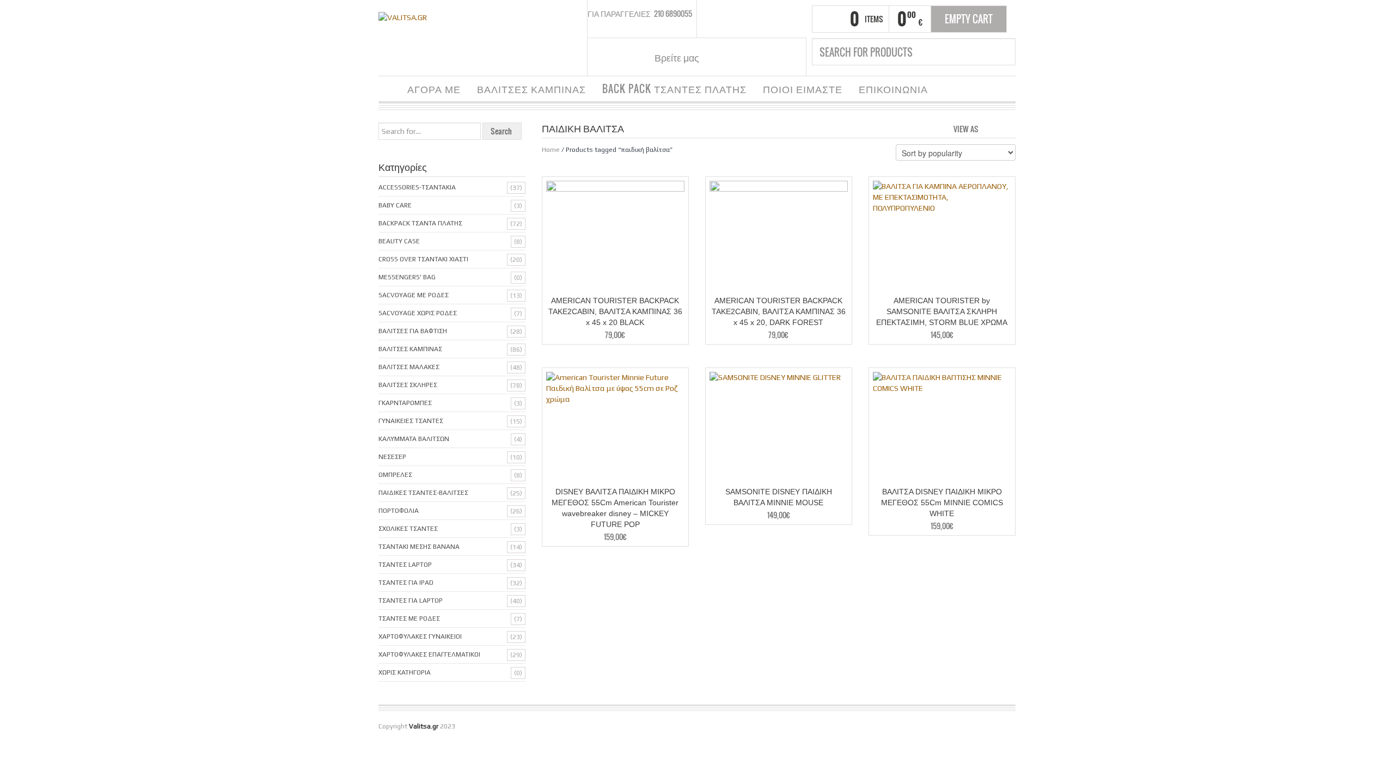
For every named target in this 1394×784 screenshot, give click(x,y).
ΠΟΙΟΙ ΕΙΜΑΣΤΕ (802, 89)
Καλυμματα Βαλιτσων (413, 439)
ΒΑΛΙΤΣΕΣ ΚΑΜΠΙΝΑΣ (531, 89)
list (1008, 128)
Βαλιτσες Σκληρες (407, 385)
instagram (734, 57)
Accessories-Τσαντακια (417, 187)
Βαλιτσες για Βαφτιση (412, 331)
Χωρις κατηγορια (404, 672)
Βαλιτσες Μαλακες (408, 367)
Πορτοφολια (398, 510)
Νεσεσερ (392, 457)
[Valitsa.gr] (402, 16)
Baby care (395, 205)
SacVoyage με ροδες (413, 295)
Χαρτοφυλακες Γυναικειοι (420, 636)
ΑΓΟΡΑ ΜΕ (434, 89)
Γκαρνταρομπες (405, 403)
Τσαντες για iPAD (405, 582)
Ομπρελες (395, 475)
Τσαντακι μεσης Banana (419, 546)
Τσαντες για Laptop (410, 600)
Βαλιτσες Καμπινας (410, 349)
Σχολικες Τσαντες (408, 528)
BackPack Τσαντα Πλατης (420, 223)
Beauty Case (399, 241)
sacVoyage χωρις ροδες (417, 313)
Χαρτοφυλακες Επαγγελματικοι (429, 654)
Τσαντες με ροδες (409, 618)
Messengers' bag (407, 277)
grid (990, 128)
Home (551, 150)
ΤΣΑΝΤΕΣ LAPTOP (405, 564)
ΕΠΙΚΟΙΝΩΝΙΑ (893, 89)
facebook (720, 57)
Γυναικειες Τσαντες (410, 421)
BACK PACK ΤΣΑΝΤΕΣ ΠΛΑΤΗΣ (674, 89)
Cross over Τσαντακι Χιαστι (423, 259)
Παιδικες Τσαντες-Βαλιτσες (423, 493)
